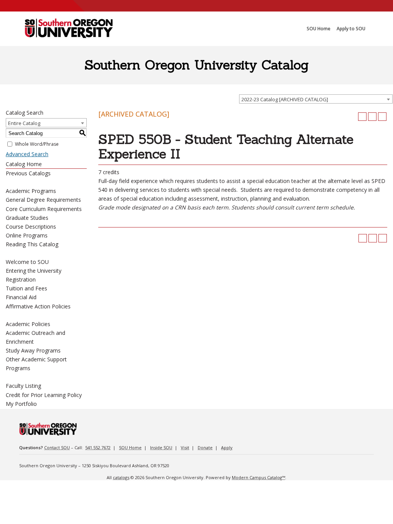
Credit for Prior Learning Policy (44, 395)
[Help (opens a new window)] (382, 116)
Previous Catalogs (28, 173)
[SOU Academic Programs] (69, 29)
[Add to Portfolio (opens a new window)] (362, 116)
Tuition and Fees (26, 288)
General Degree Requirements (43, 199)
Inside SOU (161, 447)
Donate (205, 447)
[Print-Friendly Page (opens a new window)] (372, 116)
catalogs (121, 477)
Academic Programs (31, 190)
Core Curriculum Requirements (44, 209)
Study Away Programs (33, 350)
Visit (185, 447)
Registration (21, 279)
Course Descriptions (31, 226)
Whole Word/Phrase (37, 144)
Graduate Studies (27, 217)
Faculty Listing (23, 385)
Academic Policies (28, 324)
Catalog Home (24, 164)
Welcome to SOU (27, 261)
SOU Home (130, 447)
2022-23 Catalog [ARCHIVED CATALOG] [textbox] (284, 99)
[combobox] (316, 99)
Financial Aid (21, 297)
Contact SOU (57, 447)
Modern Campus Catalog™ (258, 477)
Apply (227, 447)
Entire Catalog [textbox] (24, 123)
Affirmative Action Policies (38, 306)
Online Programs (27, 235)
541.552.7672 (98, 447)
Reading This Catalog (32, 244)
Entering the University (33, 270)
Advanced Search (27, 154)
